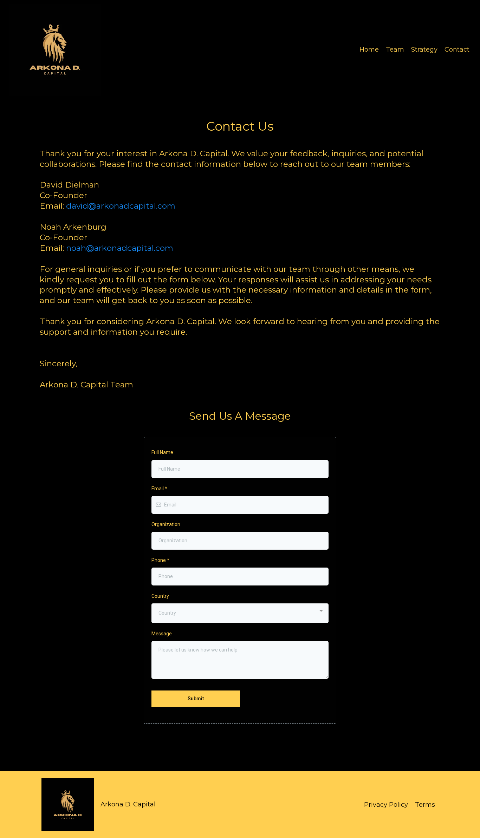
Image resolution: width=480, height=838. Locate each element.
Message (161, 633)
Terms (425, 804)
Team (395, 49)
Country (160, 596)
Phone (160, 560)
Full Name (162, 452)
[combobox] (240, 613)
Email (159, 488)
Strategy (424, 49)
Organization (165, 524)
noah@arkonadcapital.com (119, 248)
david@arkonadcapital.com (120, 206)
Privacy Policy (386, 804)
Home (369, 49)
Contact (457, 49)
